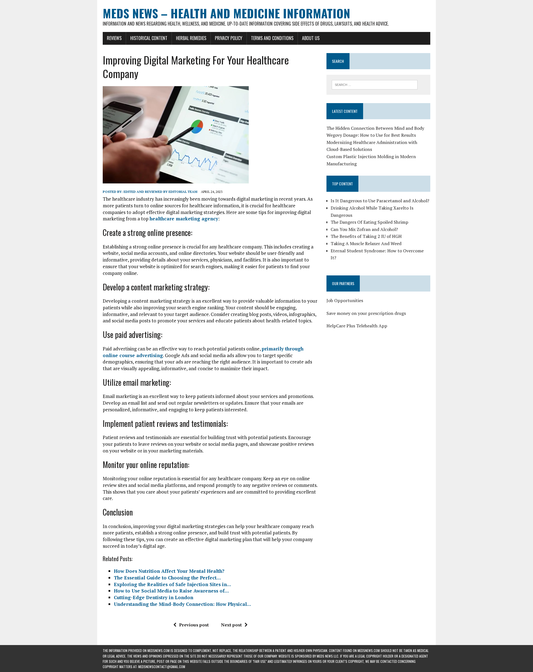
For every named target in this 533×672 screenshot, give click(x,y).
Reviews (114, 38)
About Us (311, 38)
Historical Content (148, 38)
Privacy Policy (228, 38)
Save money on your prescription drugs (366, 313)
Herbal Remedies (191, 38)
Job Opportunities (344, 300)
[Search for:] (375, 84)
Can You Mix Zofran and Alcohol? (364, 229)
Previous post (194, 625)
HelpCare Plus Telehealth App (356, 326)
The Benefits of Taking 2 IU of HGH (366, 236)
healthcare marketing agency (184, 218)
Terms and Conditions (272, 38)
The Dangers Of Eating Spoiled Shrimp (369, 222)
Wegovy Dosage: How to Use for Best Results (371, 135)
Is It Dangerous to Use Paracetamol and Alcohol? (380, 201)
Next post (231, 625)
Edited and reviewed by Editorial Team (160, 192)
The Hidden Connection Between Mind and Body (375, 128)
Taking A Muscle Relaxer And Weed (366, 243)
